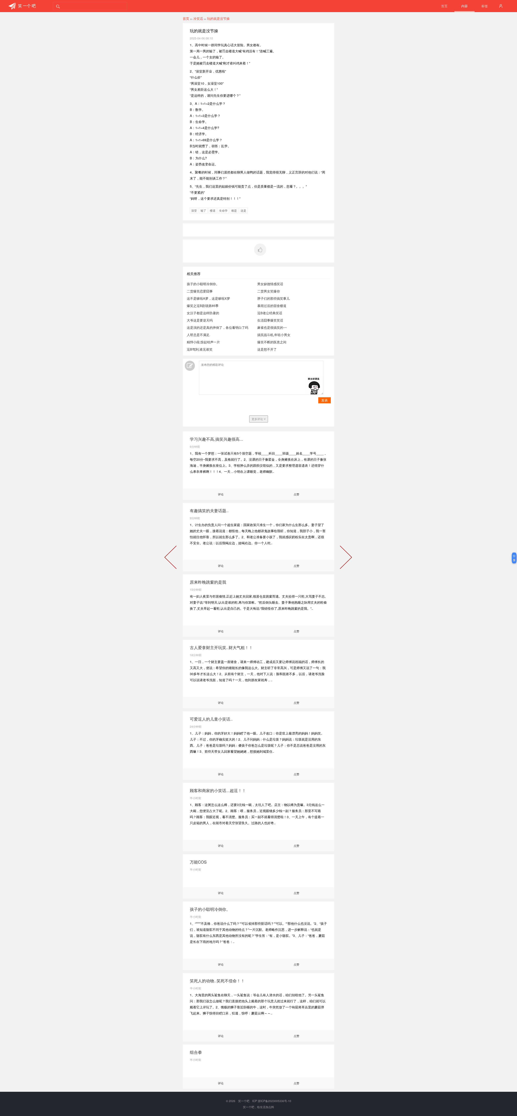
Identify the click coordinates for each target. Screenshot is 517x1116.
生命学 (223, 210)
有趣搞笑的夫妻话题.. (209, 510)
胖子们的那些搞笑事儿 (273, 298)
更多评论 (258, 419)
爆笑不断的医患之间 (271, 342)
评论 (221, 494)
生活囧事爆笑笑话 (270, 320)
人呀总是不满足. (198, 334)
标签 (484, 6)
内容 (464, 6)
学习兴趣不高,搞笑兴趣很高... (216, 439)
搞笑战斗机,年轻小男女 (273, 334)
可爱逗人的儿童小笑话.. (211, 719)
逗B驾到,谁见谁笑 (199, 349)
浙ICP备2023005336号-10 (274, 1101)
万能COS (198, 862)
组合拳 (196, 1052)
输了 (203, 210)
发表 (324, 400)
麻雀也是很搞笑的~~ (272, 327)
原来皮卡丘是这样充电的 (345, 558)
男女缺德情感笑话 (270, 284)
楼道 (212, 210)
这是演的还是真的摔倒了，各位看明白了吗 (217, 327)
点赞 (296, 494)
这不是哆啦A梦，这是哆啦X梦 (208, 298)
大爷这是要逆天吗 (200, 320)
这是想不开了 (267, 349)
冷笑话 (198, 18)
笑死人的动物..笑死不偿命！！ (217, 981)
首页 (444, 6)
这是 (243, 210)
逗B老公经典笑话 (269, 313)
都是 (234, 210)
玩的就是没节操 (218, 18)
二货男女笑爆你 (268, 291)
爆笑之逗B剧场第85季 (203, 305)
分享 (514, 558)
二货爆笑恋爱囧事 (200, 291)
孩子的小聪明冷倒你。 (203, 284)
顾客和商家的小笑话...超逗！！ (218, 790)
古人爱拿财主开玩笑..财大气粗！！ (221, 647)
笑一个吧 (243, 1101)
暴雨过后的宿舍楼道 (271, 305)
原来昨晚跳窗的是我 (208, 582)
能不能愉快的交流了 (171, 558)
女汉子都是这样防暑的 (203, 313)
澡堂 (194, 210)
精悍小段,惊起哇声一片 (203, 342)
